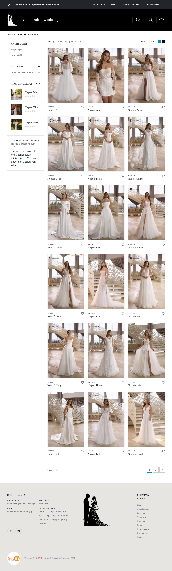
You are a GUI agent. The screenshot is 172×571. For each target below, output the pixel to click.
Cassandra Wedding (41, 20)
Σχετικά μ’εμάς (131, 4)
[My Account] (150, 20)
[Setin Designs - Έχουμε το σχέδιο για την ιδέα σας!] (13, 558)
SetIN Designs (42, 558)
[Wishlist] (161, 20)
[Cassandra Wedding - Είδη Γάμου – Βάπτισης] (12, 20)
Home (10, 34)
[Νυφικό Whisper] (16, 94)
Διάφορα (15, 49)
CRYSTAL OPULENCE (22, 72)
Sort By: (51, 41)
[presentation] (36, 83)
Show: (143, 41)
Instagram (18, 531)
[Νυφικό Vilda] (16, 109)
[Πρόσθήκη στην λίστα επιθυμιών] (82, 106)
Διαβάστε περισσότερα (79, 53)
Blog (114, 4)
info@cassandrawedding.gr (20, 511)
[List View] (163, 41)
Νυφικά (50, 107)
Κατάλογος (99, 4)
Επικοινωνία (153, 4)
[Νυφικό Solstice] (16, 124)
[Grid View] (159, 41)
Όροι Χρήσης (143, 509)
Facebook (10, 531)
